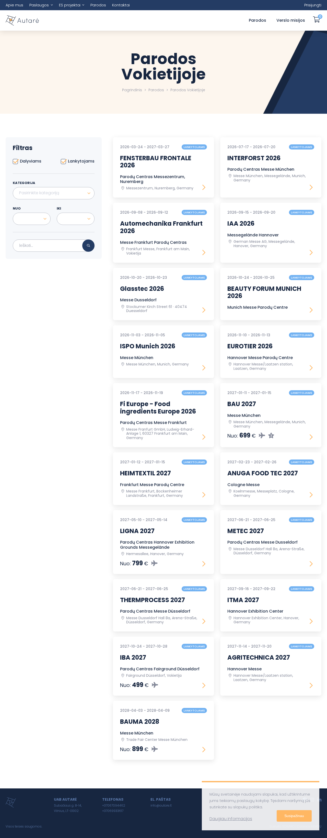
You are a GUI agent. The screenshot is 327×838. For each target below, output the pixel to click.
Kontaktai (121, 5)
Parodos (98, 5)
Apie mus (14, 5)
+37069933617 (112, 811)
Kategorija (24, 183)
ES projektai (69, 5)
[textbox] (53, 193)
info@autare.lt (161, 805)
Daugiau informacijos (230, 819)
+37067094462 (113, 805)
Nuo (17, 208)
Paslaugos (39, 5)
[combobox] (54, 193)
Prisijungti (312, 5)
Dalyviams (30, 161)
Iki (59, 208)
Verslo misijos (290, 20)
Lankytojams (81, 161)
